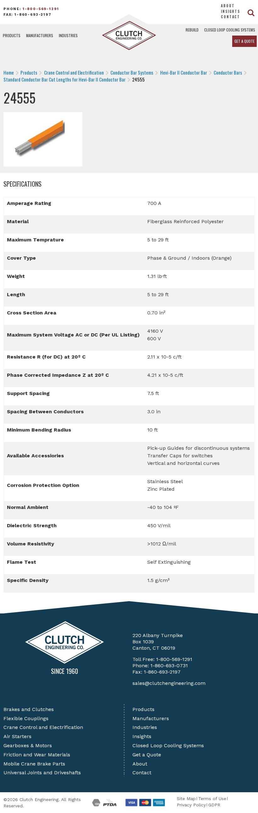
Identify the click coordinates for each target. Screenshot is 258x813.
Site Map (186, 798)
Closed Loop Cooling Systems (229, 29)
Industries (68, 35)
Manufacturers (39, 35)
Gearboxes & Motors (27, 745)
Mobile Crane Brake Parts (34, 764)
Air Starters (17, 736)
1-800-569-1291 (41, 9)
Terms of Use (212, 798)
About (227, 5)
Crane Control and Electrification (43, 727)
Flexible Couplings (25, 718)
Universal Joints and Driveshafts (42, 773)
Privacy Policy (191, 804)
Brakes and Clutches (28, 709)
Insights (230, 11)
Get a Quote (244, 41)
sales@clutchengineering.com (168, 683)
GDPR (214, 804)
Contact (230, 16)
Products (11, 35)
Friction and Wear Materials (36, 755)
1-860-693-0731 (169, 666)
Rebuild (192, 29)
